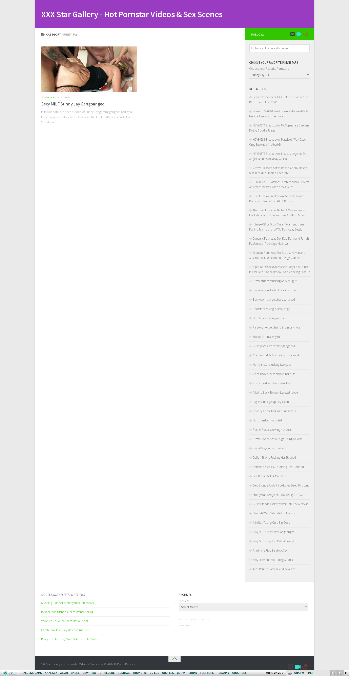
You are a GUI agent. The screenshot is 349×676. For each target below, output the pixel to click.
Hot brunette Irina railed (267, 420)
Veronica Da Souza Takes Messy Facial (64, 621)
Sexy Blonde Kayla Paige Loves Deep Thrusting (281, 485)
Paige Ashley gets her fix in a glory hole (276, 327)
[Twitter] (292, 34)
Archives (184, 601)
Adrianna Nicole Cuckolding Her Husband (278, 467)
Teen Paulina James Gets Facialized (274, 569)
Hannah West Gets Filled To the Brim (274, 513)
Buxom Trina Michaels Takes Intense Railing (67, 612)
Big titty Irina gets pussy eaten (271, 402)
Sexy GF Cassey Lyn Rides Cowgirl (273, 541)
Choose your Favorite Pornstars (269, 69)
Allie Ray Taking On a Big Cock (271, 522)
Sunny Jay (47, 97)
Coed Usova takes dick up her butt (274, 374)
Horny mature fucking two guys (272, 364)
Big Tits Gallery (196, 619)
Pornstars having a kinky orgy (271, 309)
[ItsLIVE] (298, 34)
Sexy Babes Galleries (205, 619)
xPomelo (181, 625)
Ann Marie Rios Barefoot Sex (270, 550)
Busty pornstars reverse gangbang (274, 346)
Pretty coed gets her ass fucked (272, 383)
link (345, 612)
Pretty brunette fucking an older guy (275, 281)
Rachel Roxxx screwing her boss (272, 430)
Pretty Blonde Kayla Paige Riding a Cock (277, 439)
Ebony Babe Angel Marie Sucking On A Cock (279, 495)
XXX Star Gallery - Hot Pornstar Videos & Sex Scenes (132, 14)
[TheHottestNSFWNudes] (305, 34)
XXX (179, 619)
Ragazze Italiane (187, 625)
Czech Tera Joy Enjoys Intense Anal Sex (65, 630)
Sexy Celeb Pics (183, 619)
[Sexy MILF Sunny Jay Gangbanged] (89, 69)
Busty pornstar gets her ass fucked (274, 299)
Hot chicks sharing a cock (268, 318)
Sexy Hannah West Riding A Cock (273, 560)
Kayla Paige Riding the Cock (270, 448)
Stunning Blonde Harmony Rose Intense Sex (67, 603)
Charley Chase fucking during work (274, 411)
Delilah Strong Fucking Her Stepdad (274, 457)
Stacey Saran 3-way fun (267, 337)
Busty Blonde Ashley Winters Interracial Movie (280, 504)
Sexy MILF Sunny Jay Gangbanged (73, 104)
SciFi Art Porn (190, 619)
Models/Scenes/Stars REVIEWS (63, 595)
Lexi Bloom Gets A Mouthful (269, 476)
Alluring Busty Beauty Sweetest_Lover (276, 392)
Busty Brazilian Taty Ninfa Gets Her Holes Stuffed (70, 639)
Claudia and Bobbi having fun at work (276, 355)
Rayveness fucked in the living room (274, 290)
